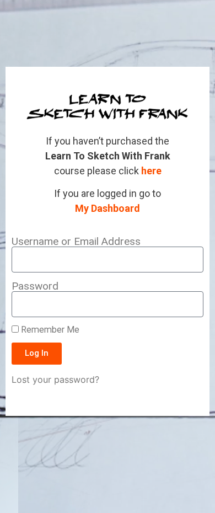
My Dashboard (107, 208)
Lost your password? (55, 379)
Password (35, 286)
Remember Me (49, 329)
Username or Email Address (76, 241)
